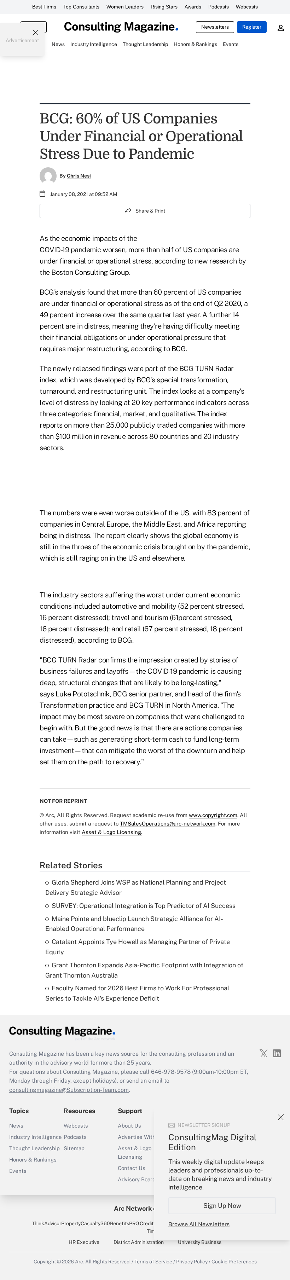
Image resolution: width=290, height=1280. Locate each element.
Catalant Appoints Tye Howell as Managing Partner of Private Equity (137, 947)
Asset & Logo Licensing (134, 1152)
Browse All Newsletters (199, 1224)
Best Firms (44, 7)
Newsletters (215, 27)
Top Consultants (81, 7)
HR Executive (84, 1242)
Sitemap (74, 1148)
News (16, 1126)
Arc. (79, 1261)
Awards (193, 7)
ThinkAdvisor (46, 1223)
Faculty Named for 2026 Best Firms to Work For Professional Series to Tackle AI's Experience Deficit (137, 993)
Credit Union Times (154, 1227)
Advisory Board (137, 1179)
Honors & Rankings (33, 1160)
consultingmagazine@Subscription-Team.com (69, 1090)
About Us (129, 1126)
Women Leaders (125, 7)
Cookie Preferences (234, 1261)
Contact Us (131, 1168)
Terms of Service (153, 1261)
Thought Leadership (34, 1148)
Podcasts (218, 7)
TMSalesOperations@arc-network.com (167, 824)
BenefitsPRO (124, 1223)
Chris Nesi (79, 176)
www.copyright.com (213, 815)
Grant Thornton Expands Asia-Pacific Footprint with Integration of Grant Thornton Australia (144, 970)
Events (18, 1171)
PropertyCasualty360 (85, 1223)
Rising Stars (164, 7)
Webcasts (247, 7)
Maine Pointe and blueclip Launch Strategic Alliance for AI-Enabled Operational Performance (134, 924)
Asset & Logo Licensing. (112, 832)
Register (251, 27)
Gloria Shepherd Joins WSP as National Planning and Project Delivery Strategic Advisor (135, 887)
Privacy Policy (192, 1261)
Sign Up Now (222, 1205)
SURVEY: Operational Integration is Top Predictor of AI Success (144, 905)
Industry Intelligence (35, 1137)
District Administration (139, 1242)
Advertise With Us (141, 1137)
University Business (199, 1242)
